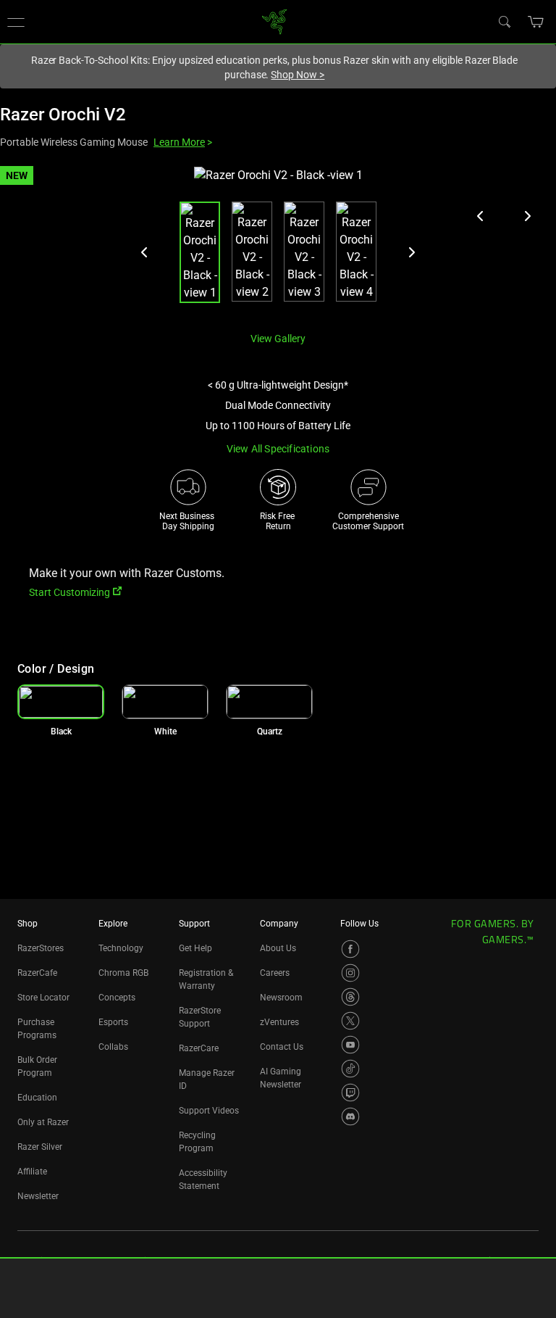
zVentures (279, 1022)
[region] (278, 243)
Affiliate (32, 1171)
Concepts (116, 997)
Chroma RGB (123, 973)
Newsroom (281, 997)
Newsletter (38, 1196)
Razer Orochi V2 (63, 114)
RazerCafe (37, 973)
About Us (278, 948)
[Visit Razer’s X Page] (350, 1021)
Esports (113, 1022)
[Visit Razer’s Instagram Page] (350, 973)
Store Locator (43, 997)
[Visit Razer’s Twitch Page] (350, 1092)
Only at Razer (43, 1122)
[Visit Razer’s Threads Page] (350, 997)
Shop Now (297, 74)
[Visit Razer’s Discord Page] (350, 1116)
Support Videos (209, 1111)
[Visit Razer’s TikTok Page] (350, 1068)
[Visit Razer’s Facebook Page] (350, 949)
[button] (536, 22)
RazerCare (199, 1048)
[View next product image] (527, 216)
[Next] (411, 252)
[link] (274, 21)
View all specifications (278, 449)
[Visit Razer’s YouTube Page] (350, 1045)
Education (37, 1098)
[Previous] (144, 252)
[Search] (503, 21)
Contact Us (281, 1047)
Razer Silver (39, 1147)
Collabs (113, 1047)
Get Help (195, 948)
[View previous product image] (480, 216)
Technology (120, 948)
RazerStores (40, 948)
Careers (275, 973)
